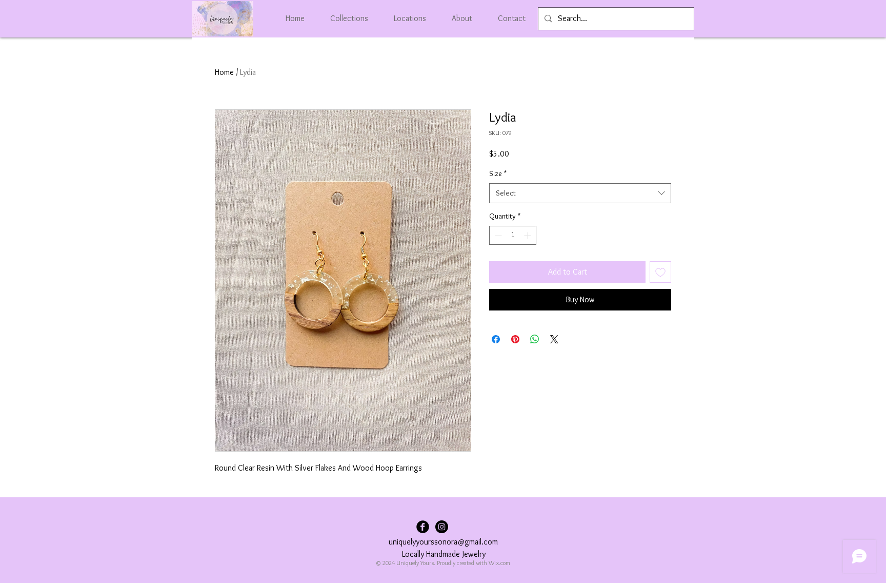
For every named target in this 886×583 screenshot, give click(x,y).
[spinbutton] (513, 235)
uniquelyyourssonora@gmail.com (443, 542)
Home (224, 72)
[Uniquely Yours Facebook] (422, 526)
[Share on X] (554, 339)
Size (498, 173)
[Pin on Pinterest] (515, 339)
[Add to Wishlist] (660, 272)
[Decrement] (497, 235)
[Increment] (528, 235)
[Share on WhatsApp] (535, 339)
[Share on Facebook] (496, 339)
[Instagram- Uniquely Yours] (441, 526)
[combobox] (580, 193)
